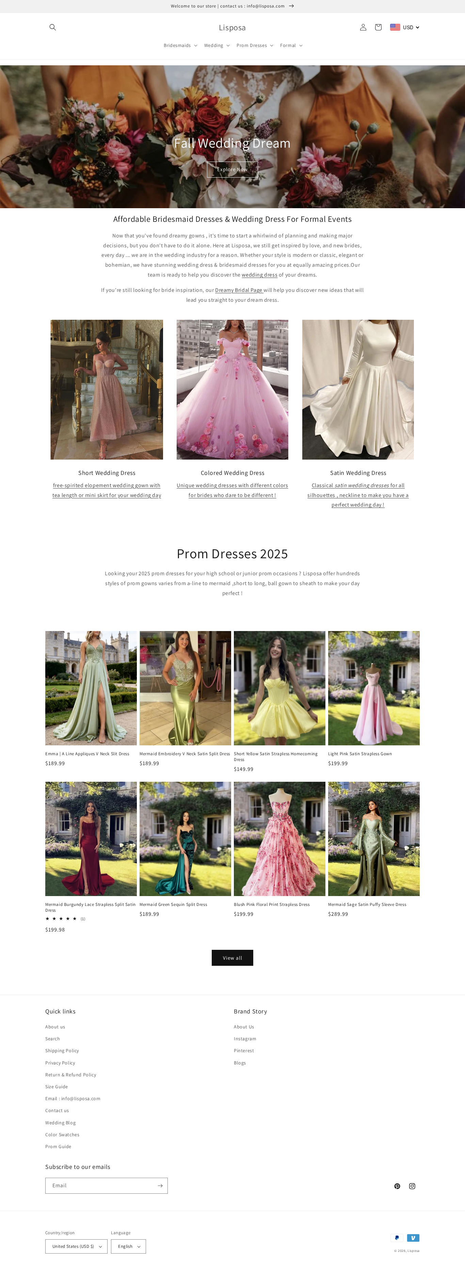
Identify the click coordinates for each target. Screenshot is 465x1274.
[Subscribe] (160, 1186)
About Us (244, 1027)
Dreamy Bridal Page (239, 290)
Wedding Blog (60, 1123)
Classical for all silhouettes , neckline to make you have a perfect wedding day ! (358, 495)
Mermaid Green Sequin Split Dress (173, 904)
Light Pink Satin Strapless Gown (360, 754)
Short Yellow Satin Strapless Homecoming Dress (276, 756)
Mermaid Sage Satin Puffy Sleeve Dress (367, 904)
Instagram (245, 1039)
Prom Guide (58, 1146)
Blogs (240, 1063)
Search (52, 1039)
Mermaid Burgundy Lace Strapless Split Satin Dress (90, 907)
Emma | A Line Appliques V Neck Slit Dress (87, 754)
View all (232, 958)
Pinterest (244, 1050)
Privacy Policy (60, 1063)
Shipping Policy (62, 1050)
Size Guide (56, 1086)
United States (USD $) (73, 1246)
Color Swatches (62, 1134)
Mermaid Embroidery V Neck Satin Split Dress (185, 754)
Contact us (57, 1110)
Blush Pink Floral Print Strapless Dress (271, 904)
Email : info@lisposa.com (72, 1098)
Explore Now (232, 169)
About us (55, 1027)
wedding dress (259, 274)
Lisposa (413, 1250)
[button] (52, 27)
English (125, 1246)
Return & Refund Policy (70, 1075)
